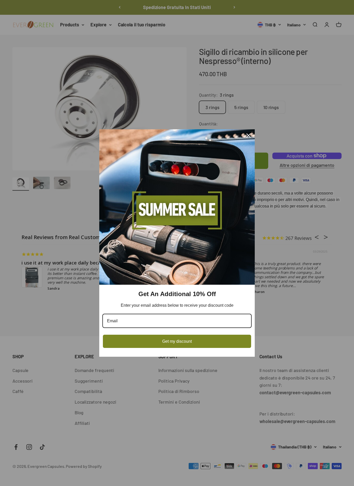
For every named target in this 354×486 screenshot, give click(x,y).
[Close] (248, 135)
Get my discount (177, 341)
